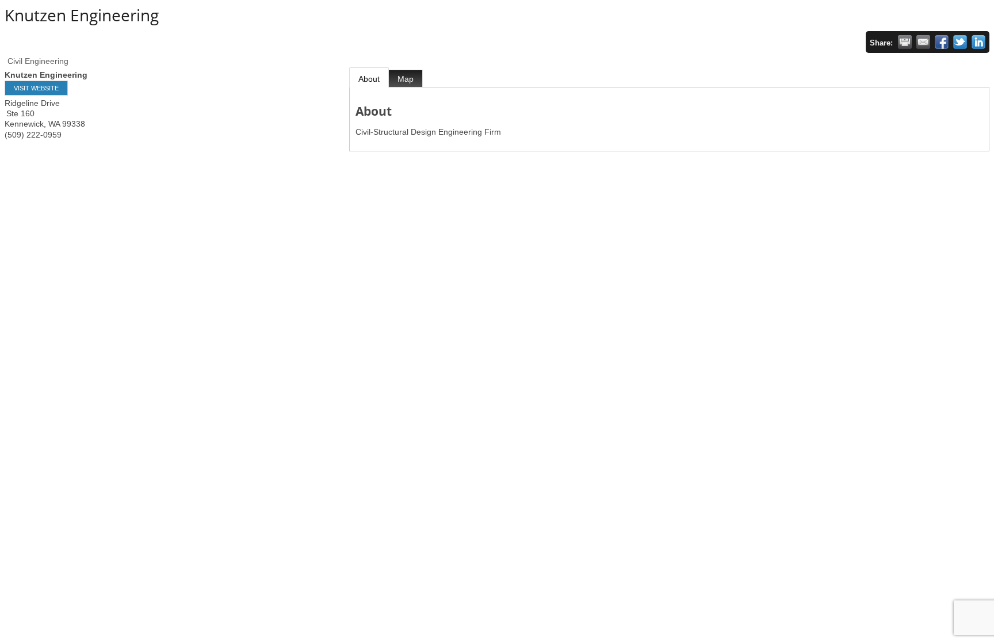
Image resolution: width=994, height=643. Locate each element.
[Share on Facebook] (942, 42)
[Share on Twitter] (960, 42)
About (369, 78)
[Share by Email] (923, 42)
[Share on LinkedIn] (978, 42)
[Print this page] (905, 42)
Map (405, 78)
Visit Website (36, 88)
